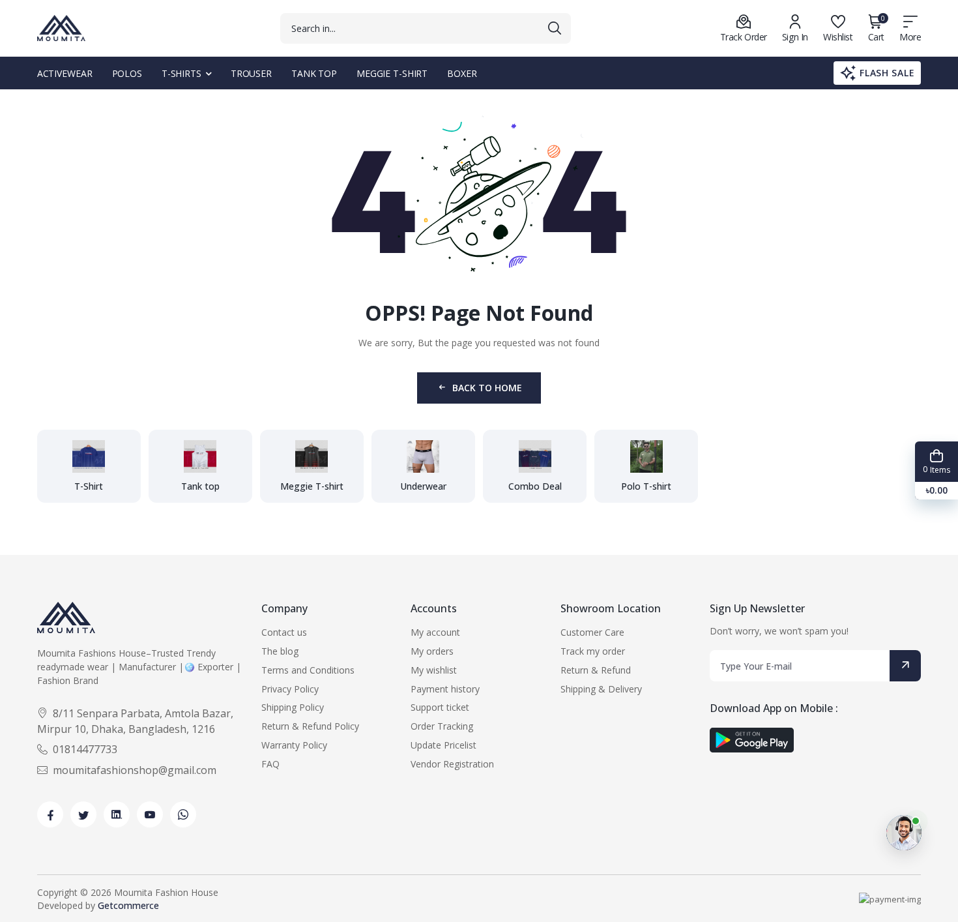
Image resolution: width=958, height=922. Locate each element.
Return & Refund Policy (310, 726)
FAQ (270, 764)
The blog (279, 651)
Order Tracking (442, 726)
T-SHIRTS (181, 73)
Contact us (284, 632)
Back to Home (487, 387)
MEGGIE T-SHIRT (392, 73)
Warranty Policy (294, 745)
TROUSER (251, 73)
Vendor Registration (452, 764)
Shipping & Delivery (601, 689)
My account (435, 632)
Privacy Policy (290, 689)
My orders (432, 651)
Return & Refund (595, 670)
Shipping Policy (292, 707)
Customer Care (592, 632)
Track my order (592, 651)
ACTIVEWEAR (65, 73)
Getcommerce (128, 905)
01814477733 (85, 749)
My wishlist (434, 670)
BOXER (461, 73)
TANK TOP (314, 73)
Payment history (445, 689)
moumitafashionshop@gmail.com (134, 770)
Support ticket (440, 707)
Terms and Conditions (308, 670)
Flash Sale (887, 73)
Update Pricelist (443, 745)
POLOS (127, 73)
